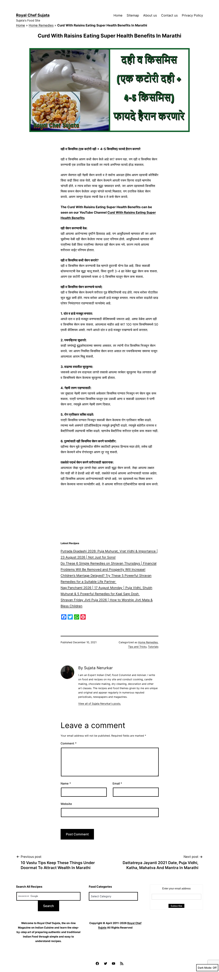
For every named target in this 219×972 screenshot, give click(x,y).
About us (150, 15)
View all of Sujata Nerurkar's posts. (99, 703)
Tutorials (153, 646)
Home (118, 15)
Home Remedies (41, 25)
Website (66, 804)
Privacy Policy (192, 15)
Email (117, 783)
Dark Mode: (205, 967)
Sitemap (133, 15)
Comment (68, 743)
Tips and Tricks (137, 646)
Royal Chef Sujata (33, 15)
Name (66, 783)
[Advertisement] (109, 514)
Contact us (169, 15)
